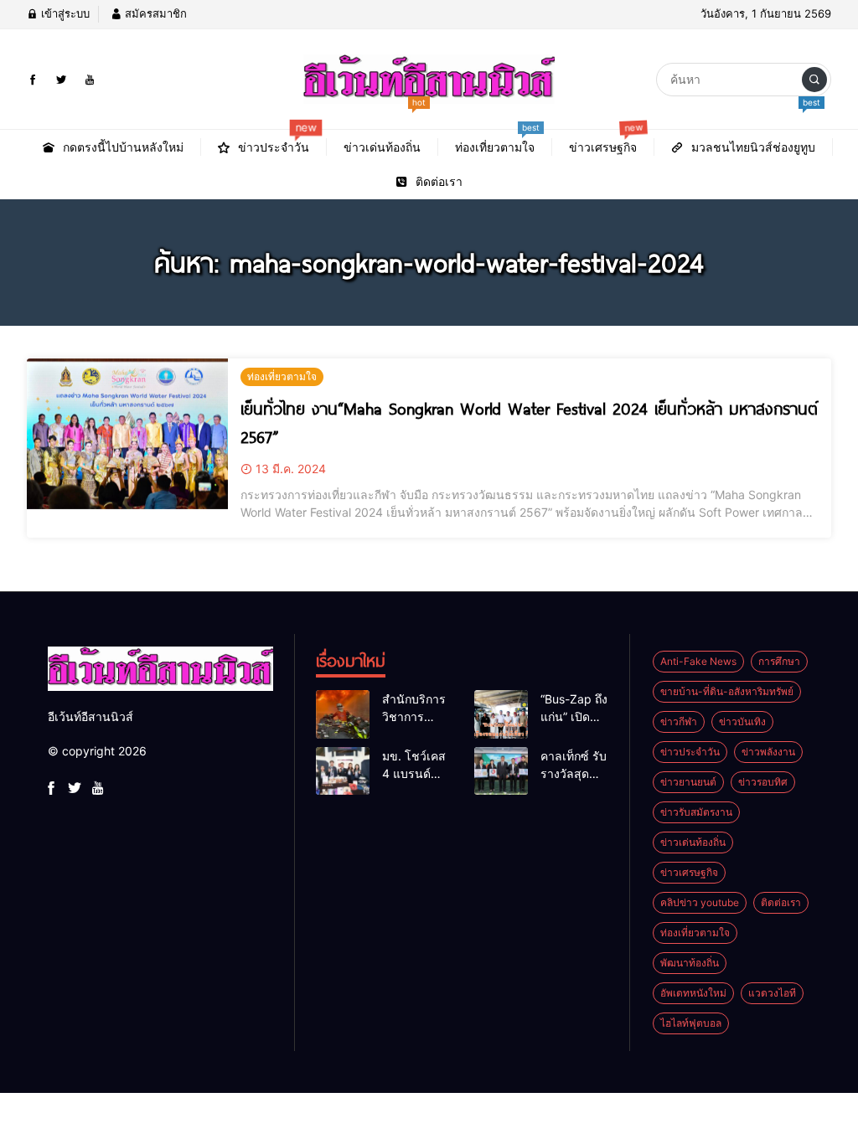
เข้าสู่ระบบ (64, 13)
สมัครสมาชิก (154, 13)
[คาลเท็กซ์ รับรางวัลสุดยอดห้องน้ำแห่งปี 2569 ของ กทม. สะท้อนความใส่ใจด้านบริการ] (501, 771)
